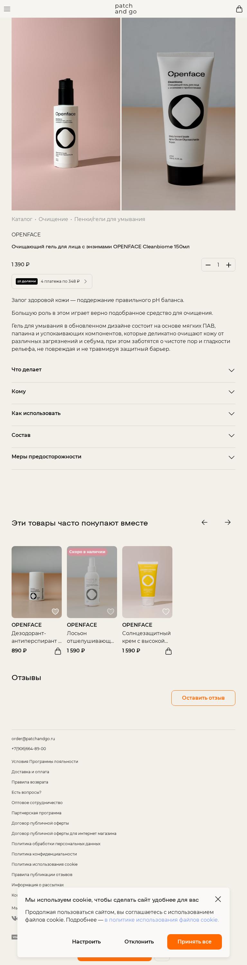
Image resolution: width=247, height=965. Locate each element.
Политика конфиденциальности (44, 854)
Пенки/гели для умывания (109, 219)
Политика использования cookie (45, 864)
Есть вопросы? (26, 792)
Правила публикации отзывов (42, 874)
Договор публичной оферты (40, 823)
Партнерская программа (36, 812)
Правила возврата (30, 782)
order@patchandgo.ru (33, 738)
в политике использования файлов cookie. (162, 920)
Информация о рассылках (38, 884)
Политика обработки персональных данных (56, 843)
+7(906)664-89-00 (29, 748)
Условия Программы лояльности (45, 761)
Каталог (22, 219)
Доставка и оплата (30, 771)
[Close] (218, 899)
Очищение (53, 219)
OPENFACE (26, 235)
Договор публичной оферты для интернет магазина (64, 833)
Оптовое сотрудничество (37, 802)
